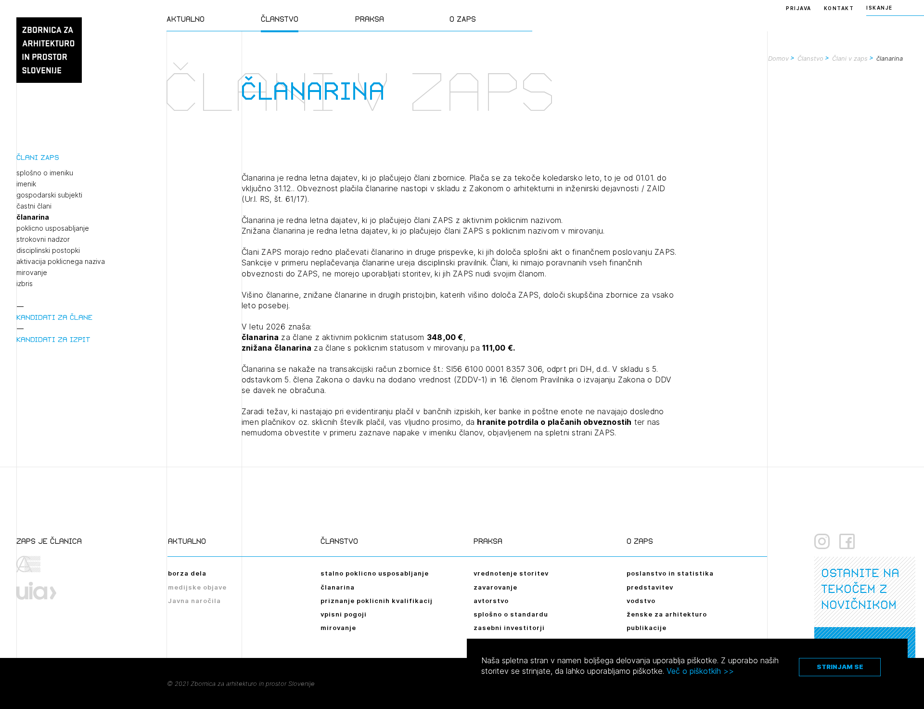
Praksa (369, 19)
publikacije (647, 627)
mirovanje (31, 272)
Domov (778, 58)
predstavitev (650, 587)
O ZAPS (462, 19)
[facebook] (847, 541)
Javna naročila (194, 600)
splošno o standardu (511, 614)
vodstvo (641, 600)
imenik (26, 184)
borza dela (187, 573)
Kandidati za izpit (53, 339)
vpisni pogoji (344, 614)
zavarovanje (495, 587)
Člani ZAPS (37, 157)
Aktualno (186, 19)
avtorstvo (491, 600)
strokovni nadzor (43, 239)
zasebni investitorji (509, 627)
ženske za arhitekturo (667, 614)
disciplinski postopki (48, 250)
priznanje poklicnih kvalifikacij (377, 600)
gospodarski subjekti (49, 195)
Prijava (798, 8)
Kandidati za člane (54, 317)
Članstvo (279, 19)
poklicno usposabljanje (52, 228)
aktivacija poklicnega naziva (60, 261)
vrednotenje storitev (511, 573)
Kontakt (839, 8)
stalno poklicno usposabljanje (375, 573)
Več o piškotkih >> (700, 671)
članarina (32, 217)
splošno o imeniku (44, 173)
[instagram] (822, 541)
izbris (24, 283)
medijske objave (197, 587)
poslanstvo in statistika (670, 573)
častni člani (33, 206)
